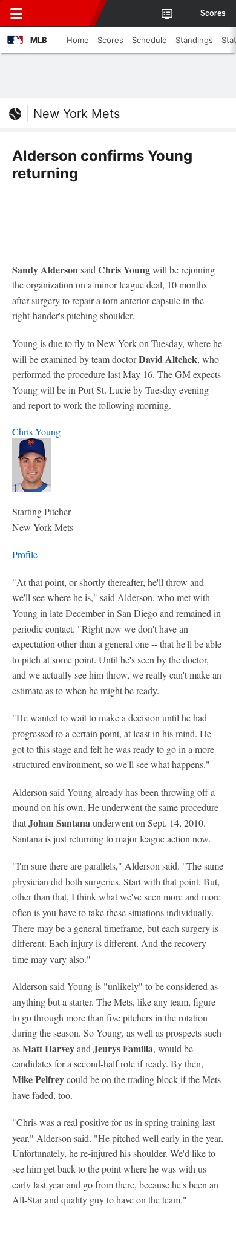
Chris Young (36, 431)
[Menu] (16, 13)
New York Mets (76, 113)
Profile (25, 554)
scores (213, 13)
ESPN (65, 13)
